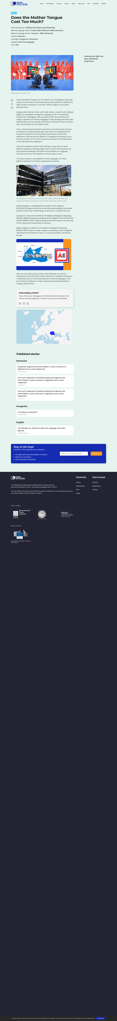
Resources (81, 4)
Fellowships (50, 4)
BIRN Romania (29, 218)
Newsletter (96, 486)
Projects (59, 4)
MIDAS (104, 4)
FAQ (88, 4)
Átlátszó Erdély (22, 206)
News (73, 4)
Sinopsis (19, 112)
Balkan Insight (22, 228)
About (42, 4)
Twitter (95, 489)
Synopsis (20, 215)
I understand (100, 1018)
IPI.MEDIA (96, 4)
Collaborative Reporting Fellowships (40, 27)
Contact (95, 482)
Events (66, 4)
